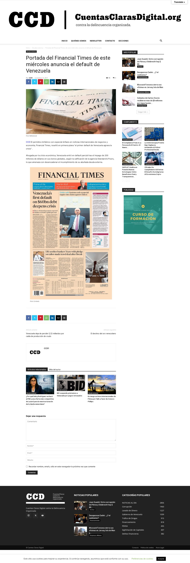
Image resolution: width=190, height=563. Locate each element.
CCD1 (31, 78)
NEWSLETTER (95, 41)
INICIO (64, 41)
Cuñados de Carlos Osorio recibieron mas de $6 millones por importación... (149, 100)
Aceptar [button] (161, 559)
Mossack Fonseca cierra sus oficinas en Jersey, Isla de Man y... (150, 87)
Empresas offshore (144, 92)
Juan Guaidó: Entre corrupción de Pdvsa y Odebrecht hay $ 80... (150, 61)
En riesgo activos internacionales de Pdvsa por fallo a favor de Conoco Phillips (102, 398)
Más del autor (55, 370)
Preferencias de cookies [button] (142, 558)
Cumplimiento (127, 139)
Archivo (140, 66)
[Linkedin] (52, 81)
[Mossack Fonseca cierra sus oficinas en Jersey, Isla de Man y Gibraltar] (128, 87)
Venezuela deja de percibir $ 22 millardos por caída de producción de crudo (45, 334)
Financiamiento (143, 77)
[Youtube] (42, 515)
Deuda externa (37, 48)
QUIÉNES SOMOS (78, 41)
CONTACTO (110, 41)
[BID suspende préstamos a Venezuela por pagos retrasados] (71, 383)
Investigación (142, 105)
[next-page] (31, 405)
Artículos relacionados (37, 370)
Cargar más (142, 112)
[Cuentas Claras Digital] (95, 19)
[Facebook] (28, 81)
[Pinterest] (40, 81)
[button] (161, 41)
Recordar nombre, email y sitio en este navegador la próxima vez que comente (62, 466)
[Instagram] (28, 515)
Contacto (135, 547)
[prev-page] (27, 405)
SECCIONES (123, 41)
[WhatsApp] (46, 81)
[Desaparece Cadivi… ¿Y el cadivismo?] (128, 75)
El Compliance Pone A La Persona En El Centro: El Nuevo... (131, 145)
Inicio (28, 48)
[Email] (58, 81)
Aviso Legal (160, 547)
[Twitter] (34, 81)
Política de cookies (147, 547)
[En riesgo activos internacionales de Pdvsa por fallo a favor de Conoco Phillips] (102, 384)
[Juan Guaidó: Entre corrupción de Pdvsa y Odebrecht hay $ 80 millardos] (128, 62)
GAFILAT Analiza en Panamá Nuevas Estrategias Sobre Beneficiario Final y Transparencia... (129, 172)
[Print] (64, 81)
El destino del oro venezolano (103, 333)
